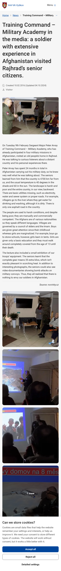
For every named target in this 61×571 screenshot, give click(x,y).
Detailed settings (30, 564)
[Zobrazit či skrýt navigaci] (56, 15)
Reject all (30, 556)
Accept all (30, 549)
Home (5, 15)
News (16, 15)
